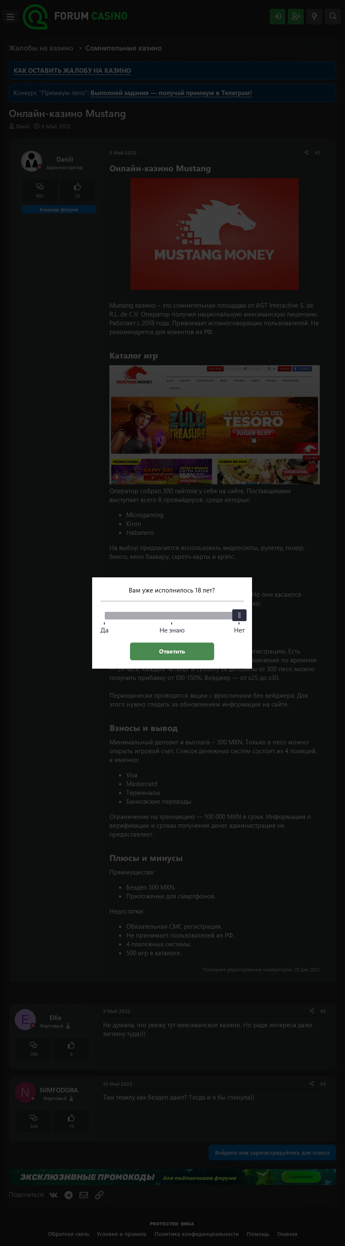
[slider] (239, 615)
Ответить (172, 651)
